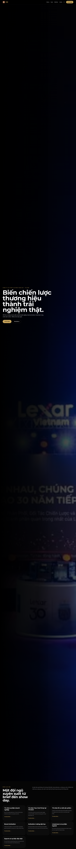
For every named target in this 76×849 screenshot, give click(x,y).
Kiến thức (56, 2)
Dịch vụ (48, 2)
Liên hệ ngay (69, 2)
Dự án (52, 2)
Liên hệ (60, 2)
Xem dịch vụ (16, 321)
